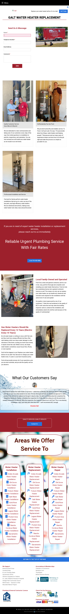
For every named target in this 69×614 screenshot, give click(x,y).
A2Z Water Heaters (29, 609)
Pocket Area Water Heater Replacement (35, 527)
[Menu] (2, 3)
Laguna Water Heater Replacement (35, 519)
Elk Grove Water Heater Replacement (34, 485)
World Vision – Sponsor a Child (11, 582)
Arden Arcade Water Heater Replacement (35, 476)
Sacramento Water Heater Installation (12, 536)
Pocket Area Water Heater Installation (12, 519)
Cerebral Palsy (7, 570)
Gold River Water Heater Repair (58, 505)
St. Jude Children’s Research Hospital (13, 578)
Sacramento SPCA (8, 574)
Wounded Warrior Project (10, 584)
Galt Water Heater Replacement (35, 502)
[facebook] (67, 7)
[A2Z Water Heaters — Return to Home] (14, 10)
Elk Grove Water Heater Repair (58, 485)
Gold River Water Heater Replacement (34, 510)
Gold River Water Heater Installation (11, 505)
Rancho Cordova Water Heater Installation (11, 528)
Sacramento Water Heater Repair (58, 536)
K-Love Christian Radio (9, 572)
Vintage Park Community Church (12, 580)
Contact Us (34, 424)
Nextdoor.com (40, 570)
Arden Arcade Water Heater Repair (58, 476)
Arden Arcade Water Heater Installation (12, 476)
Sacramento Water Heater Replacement (35, 547)
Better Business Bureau (42, 574)
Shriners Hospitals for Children (11, 576)
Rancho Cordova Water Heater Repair (57, 528)
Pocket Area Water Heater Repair (58, 519)
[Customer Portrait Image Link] (34, 385)
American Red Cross (8, 568)
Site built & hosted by (34, 611)
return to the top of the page (34, 559)
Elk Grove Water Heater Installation (11, 485)
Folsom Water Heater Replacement (36, 493)
